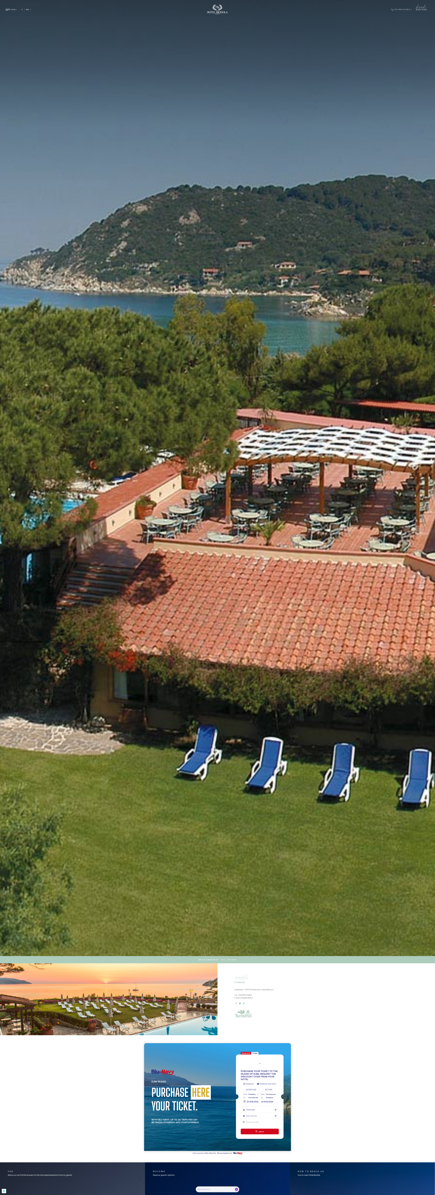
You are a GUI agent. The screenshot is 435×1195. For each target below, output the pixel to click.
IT (22, 10)
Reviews (232, 960)
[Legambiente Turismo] (243, 1012)
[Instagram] (244, 1003)
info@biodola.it (246, 998)
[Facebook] (236, 1003)
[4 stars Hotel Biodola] (217, 9)
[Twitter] (240, 1003)
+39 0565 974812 (245, 995)
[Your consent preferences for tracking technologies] (4, 1191)
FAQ (223, 960)
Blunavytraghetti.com (224, 1153)
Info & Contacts (208, 960)
